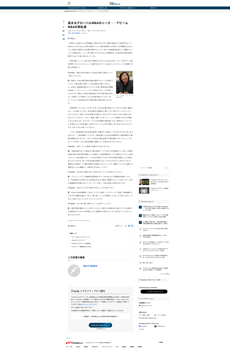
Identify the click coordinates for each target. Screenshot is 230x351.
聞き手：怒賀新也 (90, 266)
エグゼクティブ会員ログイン (128, 8)
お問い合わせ (95, 346)
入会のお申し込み (102, 8)
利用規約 (161, 342)
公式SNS (78, 346)
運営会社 (124, 346)
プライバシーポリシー (107, 346)
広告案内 (86, 346)
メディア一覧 (69, 346)
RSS (117, 346)
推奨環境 (140, 346)
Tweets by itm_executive (148, 287)
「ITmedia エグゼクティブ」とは (77, 8)
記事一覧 (153, 8)
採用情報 (132, 346)
